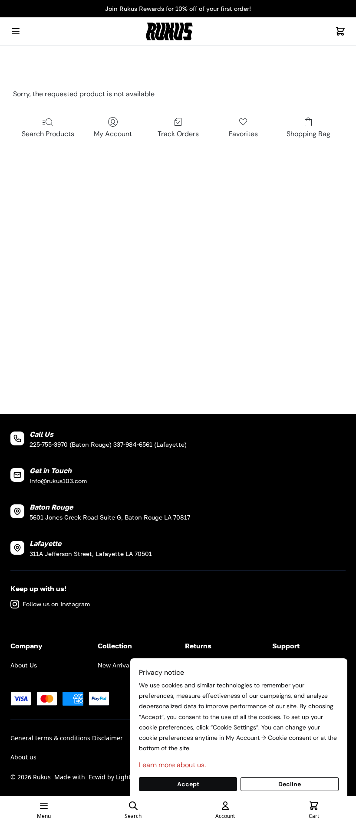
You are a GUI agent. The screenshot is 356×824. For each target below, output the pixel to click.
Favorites (243, 133)
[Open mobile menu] (15, 31)
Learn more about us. (172, 764)
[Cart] (340, 31)
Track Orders (178, 133)
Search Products (48, 133)
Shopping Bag (308, 133)
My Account (113, 133)
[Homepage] (178, 31)
